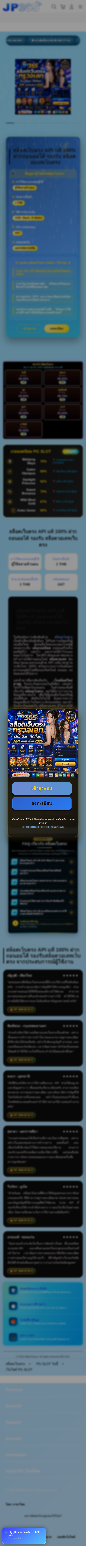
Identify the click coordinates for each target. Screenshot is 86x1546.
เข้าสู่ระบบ (42, 788)
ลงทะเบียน (42, 803)
